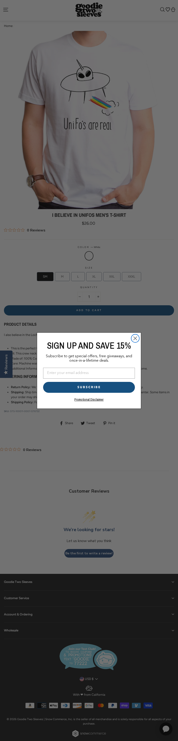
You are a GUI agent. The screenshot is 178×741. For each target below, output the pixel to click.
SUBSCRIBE (89, 387)
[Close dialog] (135, 338)
